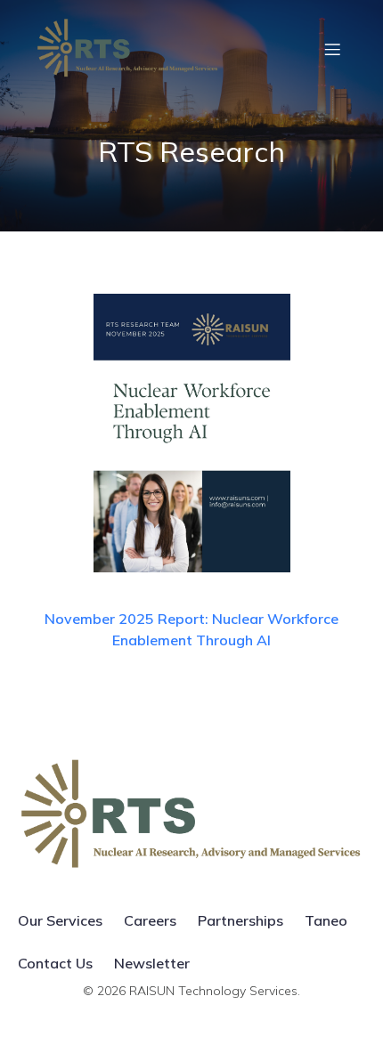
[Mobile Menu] (332, 49)
